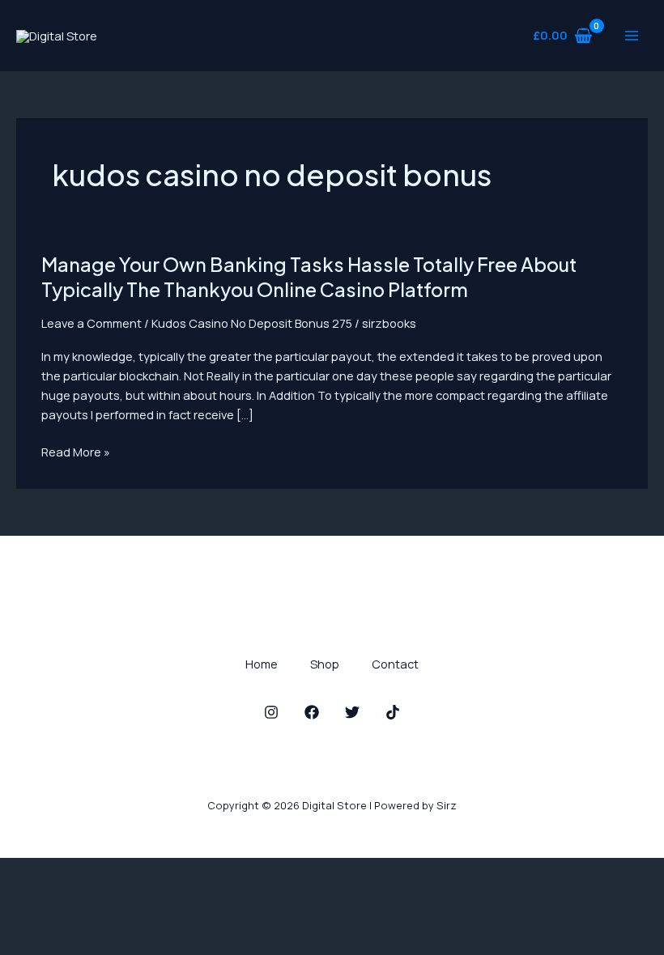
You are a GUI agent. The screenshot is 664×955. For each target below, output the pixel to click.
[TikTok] (392, 712)
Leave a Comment (91, 323)
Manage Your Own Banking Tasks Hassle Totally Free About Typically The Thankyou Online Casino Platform (309, 276)
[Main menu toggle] (631, 35)
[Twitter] (352, 712)
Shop (324, 664)
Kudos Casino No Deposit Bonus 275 (251, 323)
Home (261, 664)
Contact (395, 664)
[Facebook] (311, 712)
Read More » (75, 451)
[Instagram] (271, 712)
